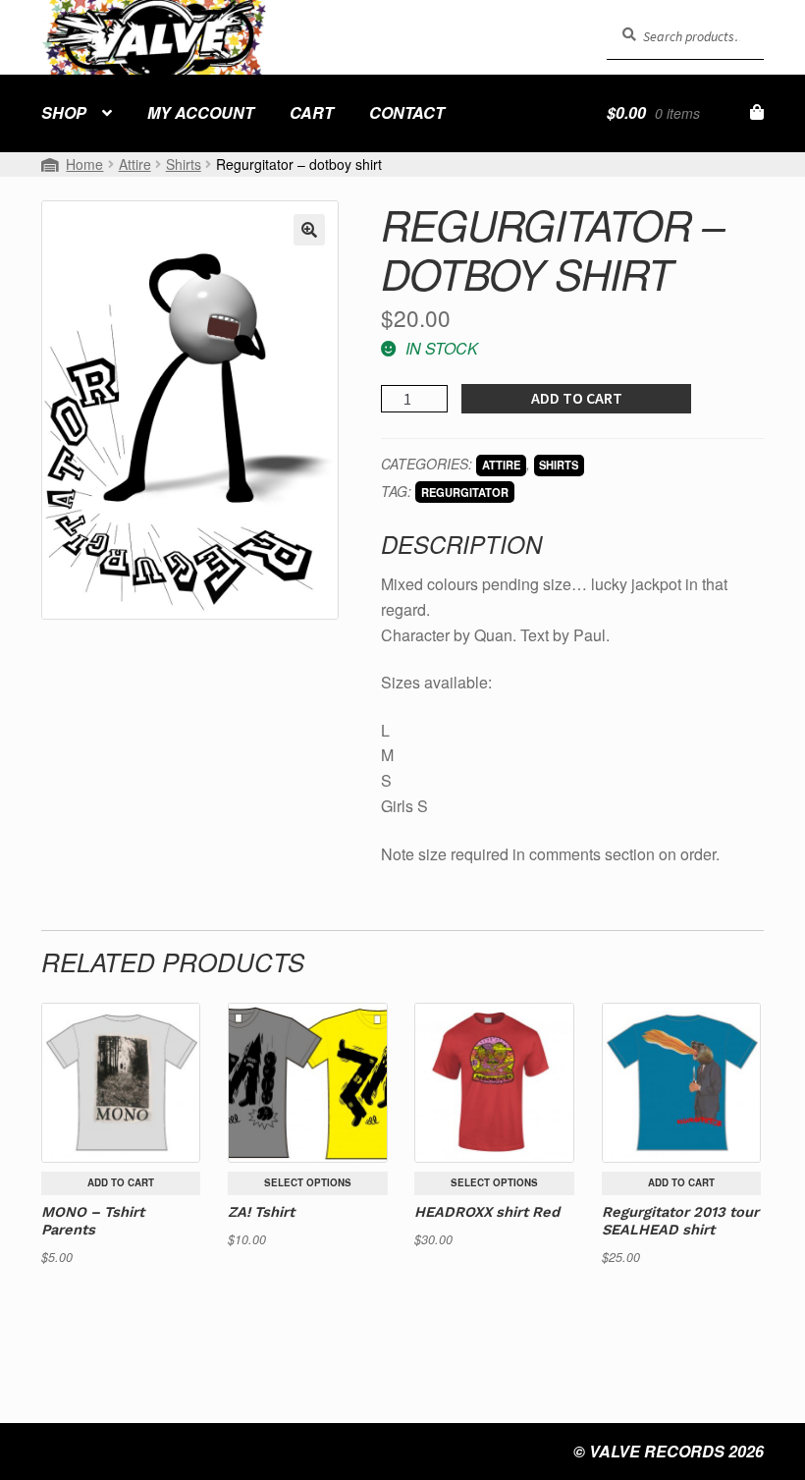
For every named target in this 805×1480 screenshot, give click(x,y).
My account (200, 112)
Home (84, 164)
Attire (135, 164)
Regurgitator (465, 492)
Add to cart (576, 398)
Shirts (183, 164)
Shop (63, 112)
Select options (307, 1182)
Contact (407, 112)
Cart (312, 112)
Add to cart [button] (120, 1182)
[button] (309, 230)
